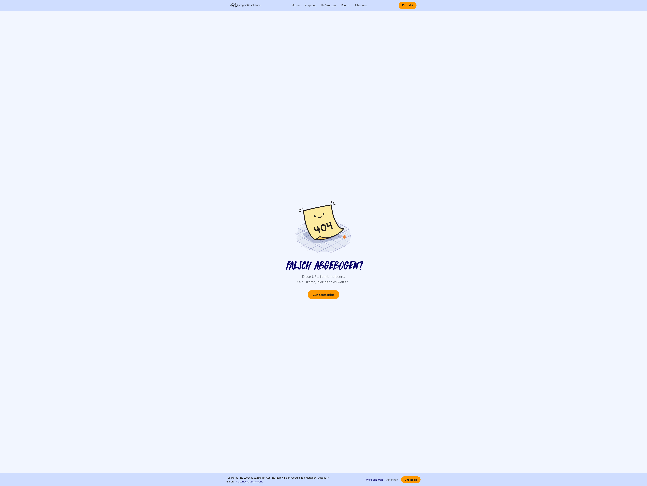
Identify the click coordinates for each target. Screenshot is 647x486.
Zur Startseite (323, 295)
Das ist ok (411, 479)
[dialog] (323, 479)
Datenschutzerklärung (249, 481)
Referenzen (328, 5)
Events (345, 5)
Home (296, 5)
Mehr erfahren (374, 479)
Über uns (361, 5)
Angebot (310, 5)
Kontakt (407, 5)
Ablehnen (392, 479)
